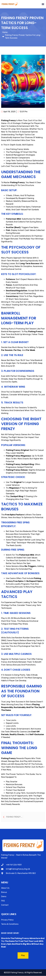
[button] (43, 4)
